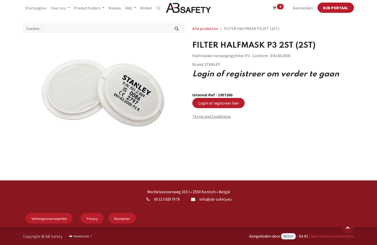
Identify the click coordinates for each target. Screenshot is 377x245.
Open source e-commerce (331, 236)
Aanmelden (303, 8)
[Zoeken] (177, 28)
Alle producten (205, 28)
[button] (348, 227)
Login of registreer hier (218, 103)
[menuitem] (35, 8)
